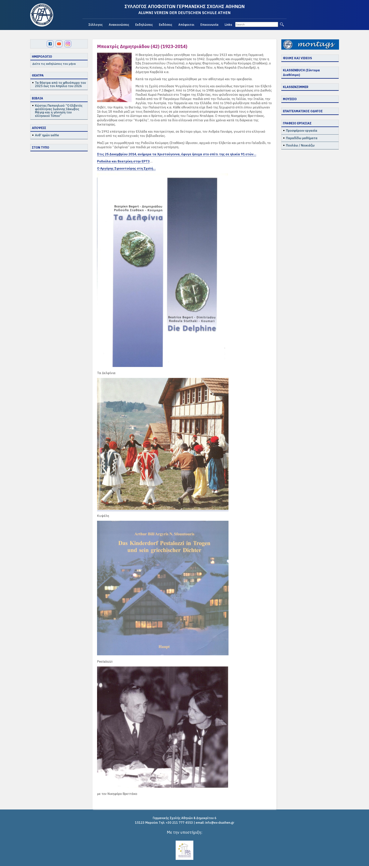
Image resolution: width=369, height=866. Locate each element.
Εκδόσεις (165, 25)
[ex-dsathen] (41, 15)
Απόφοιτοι (186, 25)
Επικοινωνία (209, 25)
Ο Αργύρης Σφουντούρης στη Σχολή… (126, 168)
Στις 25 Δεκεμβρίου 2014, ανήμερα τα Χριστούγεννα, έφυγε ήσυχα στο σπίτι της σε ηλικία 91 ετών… (176, 154)
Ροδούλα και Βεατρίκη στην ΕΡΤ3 (123, 161)
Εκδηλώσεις (144, 25)
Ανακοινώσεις (119, 25)
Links (228, 25)
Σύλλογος (95, 25)
